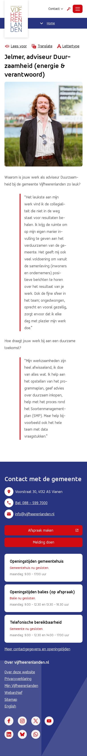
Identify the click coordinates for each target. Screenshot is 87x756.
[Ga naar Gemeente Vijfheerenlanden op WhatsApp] (35, 734)
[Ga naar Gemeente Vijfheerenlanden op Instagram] (22, 720)
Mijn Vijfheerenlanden (21, 685)
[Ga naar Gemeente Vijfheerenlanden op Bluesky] (22, 734)
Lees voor (19, 46)
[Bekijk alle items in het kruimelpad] (41, 23)
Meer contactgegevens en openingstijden (37, 649)
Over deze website (19, 672)
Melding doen (43, 542)
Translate (45, 46)
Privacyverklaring (17, 678)
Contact (54, 9)
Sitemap (10, 699)
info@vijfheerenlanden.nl (34, 514)
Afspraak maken (55, 531)
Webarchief (13, 692)
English (10, 706)
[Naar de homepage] (16, 19)
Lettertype (70, 46)
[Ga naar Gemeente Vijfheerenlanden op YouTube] (49, 720)
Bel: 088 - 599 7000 (31, 503)
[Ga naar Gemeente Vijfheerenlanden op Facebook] (8, 720)
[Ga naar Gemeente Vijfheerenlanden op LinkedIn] (8, 734)
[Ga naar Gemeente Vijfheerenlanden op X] (35, 720)
